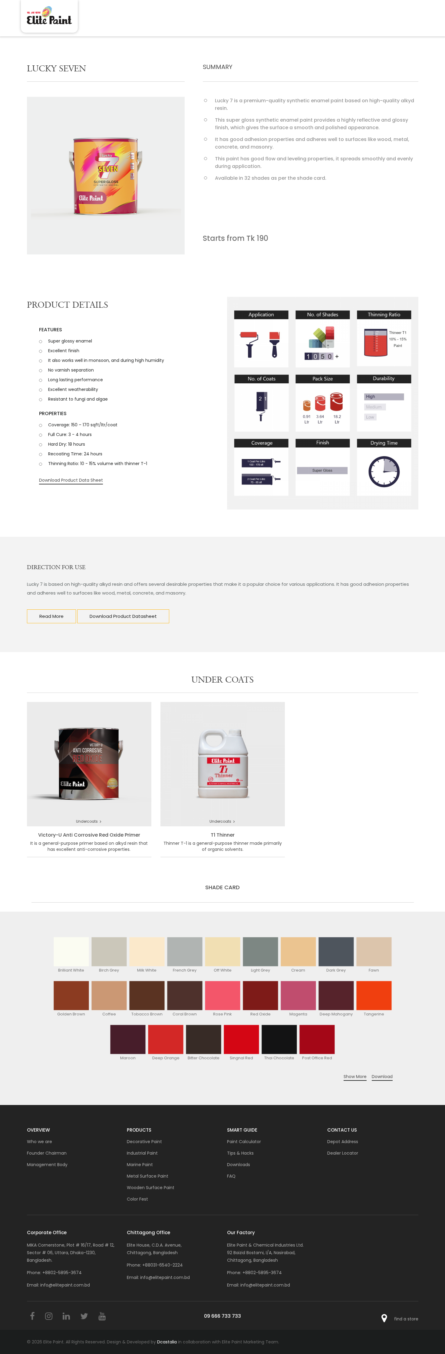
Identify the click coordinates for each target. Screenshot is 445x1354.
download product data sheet (71, 480)
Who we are (39, 1142)
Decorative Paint (144, 1142)
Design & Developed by (142, 1342)
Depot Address (342, 1142)
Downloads (238, 1165)
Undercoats (89, 822)
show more (355, 1077)
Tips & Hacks (240, 1153)
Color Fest (137, 1199)
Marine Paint (140, 1165)
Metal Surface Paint (147, 1176)
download (382, 1077)
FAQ (231, 1176)
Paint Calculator (244, 1142)
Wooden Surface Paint (150, 1188)
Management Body (47, 1165)
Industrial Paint (142, 1153)
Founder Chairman (47, 1153)
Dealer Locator (342, 1153)
